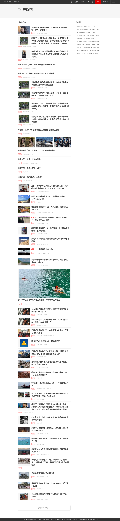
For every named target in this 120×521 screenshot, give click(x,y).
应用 (10, 2)
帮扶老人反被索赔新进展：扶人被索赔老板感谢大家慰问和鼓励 (89, 44)
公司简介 (48, 519)
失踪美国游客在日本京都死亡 (42, 473)
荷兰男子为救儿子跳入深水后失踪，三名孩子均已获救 (39, 300)
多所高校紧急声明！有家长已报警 (86, 32)
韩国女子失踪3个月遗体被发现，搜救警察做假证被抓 (38, 130)
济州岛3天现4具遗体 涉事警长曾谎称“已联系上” (36, 65)
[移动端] (71, 2)
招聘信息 (59, 519)
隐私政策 (69, 519)
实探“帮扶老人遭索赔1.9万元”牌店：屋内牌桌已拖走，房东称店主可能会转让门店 (89, 29)
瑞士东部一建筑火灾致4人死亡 (30, 168)
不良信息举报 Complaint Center (79, 519)
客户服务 (64, 519)
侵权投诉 (95, 519)
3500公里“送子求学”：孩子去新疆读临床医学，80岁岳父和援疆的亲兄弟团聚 (89, 41)
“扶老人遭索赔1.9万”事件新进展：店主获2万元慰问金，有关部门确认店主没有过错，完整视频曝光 (89, 35)
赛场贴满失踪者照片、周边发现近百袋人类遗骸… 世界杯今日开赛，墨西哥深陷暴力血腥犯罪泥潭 (50, 462)
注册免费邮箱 (105, 2)
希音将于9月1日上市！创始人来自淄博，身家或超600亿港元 (89, 53)
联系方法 (53, 519)
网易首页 (6, 2)
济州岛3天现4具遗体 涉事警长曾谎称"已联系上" (36, 73)
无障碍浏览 (16, 2)
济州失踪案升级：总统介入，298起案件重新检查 (37, 150)
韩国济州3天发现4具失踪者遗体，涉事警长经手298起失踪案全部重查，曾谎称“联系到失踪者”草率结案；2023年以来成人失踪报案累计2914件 (50, 40)
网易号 (33, 33)
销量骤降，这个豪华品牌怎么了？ (86, 38)
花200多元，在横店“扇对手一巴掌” (86, 26)
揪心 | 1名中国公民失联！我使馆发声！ (46, 341)
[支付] (88, 2)
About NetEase (41, 519)
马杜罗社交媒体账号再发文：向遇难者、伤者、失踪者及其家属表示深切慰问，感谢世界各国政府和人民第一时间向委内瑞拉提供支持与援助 (49, 406)
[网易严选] (83, 2)
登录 (98, 2)
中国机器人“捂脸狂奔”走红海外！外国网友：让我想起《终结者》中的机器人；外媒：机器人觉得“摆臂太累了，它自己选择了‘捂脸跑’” (89, 50)
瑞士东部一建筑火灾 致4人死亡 (30, 159)
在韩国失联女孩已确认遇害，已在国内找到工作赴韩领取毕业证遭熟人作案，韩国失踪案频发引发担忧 (49, 54)
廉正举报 (90, 519)
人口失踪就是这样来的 (44, 249)
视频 (33, 223)
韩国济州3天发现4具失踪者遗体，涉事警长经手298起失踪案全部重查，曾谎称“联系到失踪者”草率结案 (50, 106)
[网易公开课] (77, 2)
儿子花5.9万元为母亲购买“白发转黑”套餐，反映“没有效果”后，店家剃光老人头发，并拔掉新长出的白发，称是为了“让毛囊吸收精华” (89, 47)
